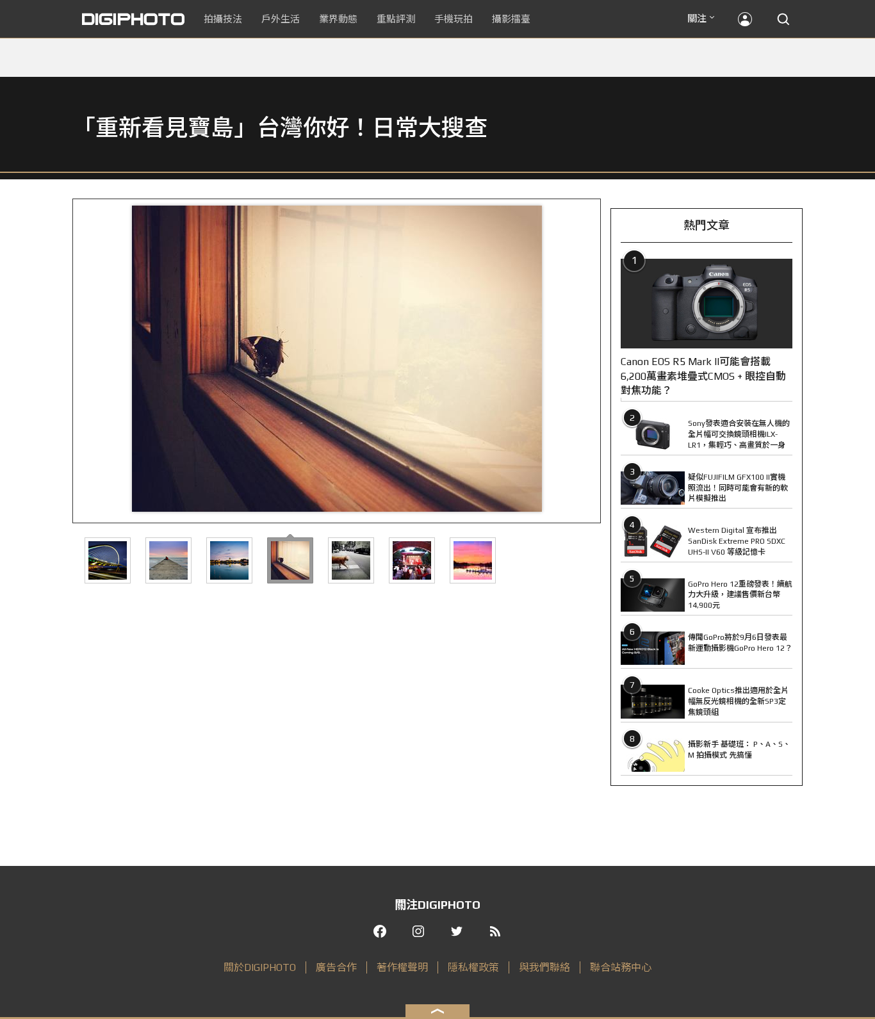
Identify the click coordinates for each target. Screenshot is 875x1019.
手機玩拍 (453, 18)
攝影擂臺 (511, 18)
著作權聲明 (402, 967)
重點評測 (396, 18)
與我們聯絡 (544, 967)
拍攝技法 (223, 18)
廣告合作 (336, 967)
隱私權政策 (473, 967)
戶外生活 (280, 18)
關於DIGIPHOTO (260, 967)
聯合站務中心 (620, 967)
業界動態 (338, 18)
